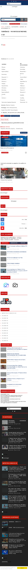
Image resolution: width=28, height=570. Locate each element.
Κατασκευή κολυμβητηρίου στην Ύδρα (15, 257)
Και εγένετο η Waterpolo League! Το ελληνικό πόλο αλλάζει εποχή (15, 552)
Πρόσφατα (5, 243)
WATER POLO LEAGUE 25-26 (10, 23)
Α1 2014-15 (7, 26)
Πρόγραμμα (13, 201)
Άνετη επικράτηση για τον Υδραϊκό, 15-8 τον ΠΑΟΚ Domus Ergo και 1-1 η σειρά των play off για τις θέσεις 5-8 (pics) (17, 271)
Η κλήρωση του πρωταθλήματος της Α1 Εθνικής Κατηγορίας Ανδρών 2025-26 (17, 546)
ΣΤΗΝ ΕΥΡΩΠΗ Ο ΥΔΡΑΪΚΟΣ (13, 263)
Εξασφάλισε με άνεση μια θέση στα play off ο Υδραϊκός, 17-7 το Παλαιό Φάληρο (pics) (17, 483)
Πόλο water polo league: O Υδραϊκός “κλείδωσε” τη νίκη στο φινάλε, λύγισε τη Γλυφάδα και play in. (17, 490)
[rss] (16, 1)
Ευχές (9, 426)
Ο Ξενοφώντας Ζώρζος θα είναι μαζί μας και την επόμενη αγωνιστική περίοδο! (16, 535)
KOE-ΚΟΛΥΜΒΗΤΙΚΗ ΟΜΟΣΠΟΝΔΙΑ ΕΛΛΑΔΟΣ (11, 395)
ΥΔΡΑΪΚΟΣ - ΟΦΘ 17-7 (15, 521)
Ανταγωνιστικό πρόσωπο (6, 180)
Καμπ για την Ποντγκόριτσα (7, 148)
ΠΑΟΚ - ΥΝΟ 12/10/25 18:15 (16, 527)
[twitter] (14, 1)
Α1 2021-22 (5, 333)
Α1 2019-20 (5, 328)
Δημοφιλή (14, 243)
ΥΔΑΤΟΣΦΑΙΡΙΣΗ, (11, 38)
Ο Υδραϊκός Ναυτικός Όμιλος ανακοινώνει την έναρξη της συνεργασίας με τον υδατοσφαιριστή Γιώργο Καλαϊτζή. (17, 440)
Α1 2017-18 (5, 323)
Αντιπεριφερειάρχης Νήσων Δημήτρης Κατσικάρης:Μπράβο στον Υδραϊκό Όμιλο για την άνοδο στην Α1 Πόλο (17, 367)
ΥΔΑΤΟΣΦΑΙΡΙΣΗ (14, 26)
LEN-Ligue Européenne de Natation (9, 402)
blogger (10, 561)
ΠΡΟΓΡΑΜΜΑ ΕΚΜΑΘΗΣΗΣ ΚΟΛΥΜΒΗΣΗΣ (16, 251)
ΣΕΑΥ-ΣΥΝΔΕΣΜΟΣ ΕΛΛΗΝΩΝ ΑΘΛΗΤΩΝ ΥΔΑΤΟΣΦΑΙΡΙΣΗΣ (10, 399)
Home (2, 26)
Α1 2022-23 (5, 335)
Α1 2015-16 (5, 318)
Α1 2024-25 (5, 340)
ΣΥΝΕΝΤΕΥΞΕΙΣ (4, 169)
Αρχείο (23, 243)
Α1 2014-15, (5, 38)
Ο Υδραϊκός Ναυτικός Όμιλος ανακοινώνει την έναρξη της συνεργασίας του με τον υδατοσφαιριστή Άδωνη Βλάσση (17, 447)
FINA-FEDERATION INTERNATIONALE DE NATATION (13, 401)
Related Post (5, 132)
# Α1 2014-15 (7, 116)
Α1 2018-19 (5, 325)
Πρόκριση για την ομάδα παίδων (8, 237)
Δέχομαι (22, 567)
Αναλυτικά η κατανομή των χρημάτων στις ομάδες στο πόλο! (13, 164)
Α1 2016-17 (5, 320)
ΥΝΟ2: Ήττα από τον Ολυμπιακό (8, 238)
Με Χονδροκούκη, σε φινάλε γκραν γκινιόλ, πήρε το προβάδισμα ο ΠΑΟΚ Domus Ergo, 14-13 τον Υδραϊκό (17, 476)
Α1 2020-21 (5, 330)
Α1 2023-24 (5, 338)
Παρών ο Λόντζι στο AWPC (7, 239)
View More (24, 132)
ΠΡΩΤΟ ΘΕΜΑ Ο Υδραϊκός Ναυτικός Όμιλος (16, 359)
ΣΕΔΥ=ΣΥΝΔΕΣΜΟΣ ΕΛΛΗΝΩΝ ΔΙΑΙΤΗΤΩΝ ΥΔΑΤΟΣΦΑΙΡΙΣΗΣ (11, 397)
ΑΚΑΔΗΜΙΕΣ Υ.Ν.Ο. (5, 394)
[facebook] (11, 1)
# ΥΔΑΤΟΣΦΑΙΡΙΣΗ (15, 116)
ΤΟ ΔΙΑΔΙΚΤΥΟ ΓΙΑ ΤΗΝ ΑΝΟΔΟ (14, 384)
